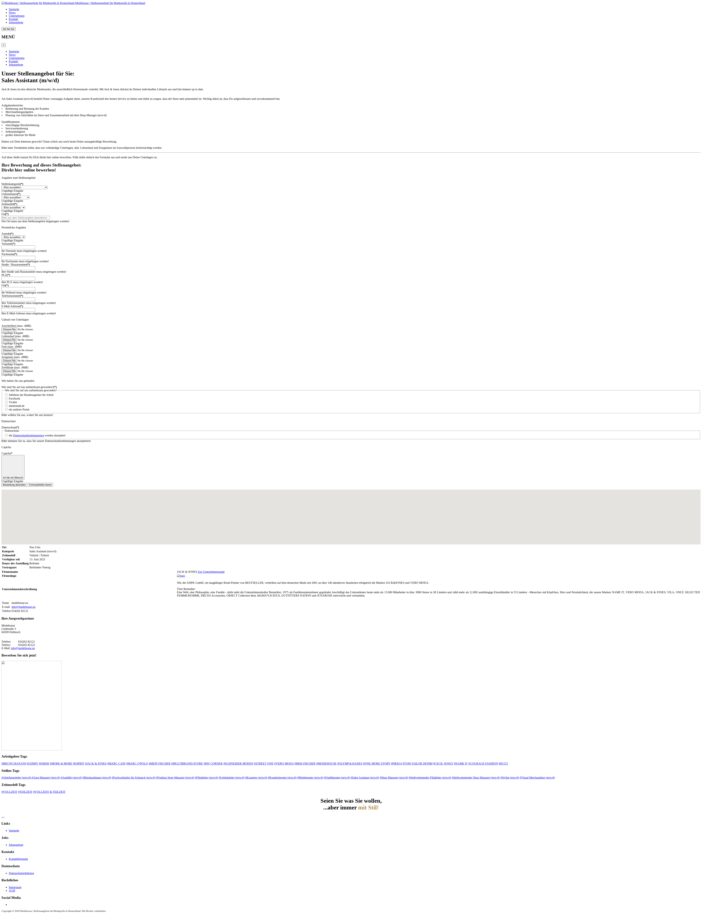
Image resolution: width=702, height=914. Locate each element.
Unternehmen (16, 15)
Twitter (13, 402)
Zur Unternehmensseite (211, 571)
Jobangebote (16, 22)
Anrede (7, 233)
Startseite (14, 9)
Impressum (15, 887)
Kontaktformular (18, 858)
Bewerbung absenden (14, 484)
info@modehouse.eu (23, 606)
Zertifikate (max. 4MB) (14, 367)
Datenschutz (10, 427)
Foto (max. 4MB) (11, 346)
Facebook (14, 398)
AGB (12, 890)
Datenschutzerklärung (21, 873)
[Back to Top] (2, 817)
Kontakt (13, 19)
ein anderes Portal (19, 409)
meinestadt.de (16, 405)
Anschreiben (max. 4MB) (16, 325)
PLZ (5, 275)
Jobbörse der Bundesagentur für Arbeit (31, 394)
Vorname (8, 243)
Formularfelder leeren (40, 484)
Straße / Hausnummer (15, 264)
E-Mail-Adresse (12, 306)
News (12, 12)
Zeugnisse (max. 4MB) (14, 357)
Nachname (9, 254)
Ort (5, 214)
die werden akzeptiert (37, 435)
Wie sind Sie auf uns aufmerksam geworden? (29, 387)
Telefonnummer (12, 295)
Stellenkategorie (12, 184)
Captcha (6, 453)
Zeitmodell (9, 204)
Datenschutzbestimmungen (28, 435)
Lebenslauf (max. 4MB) (15, 336)
